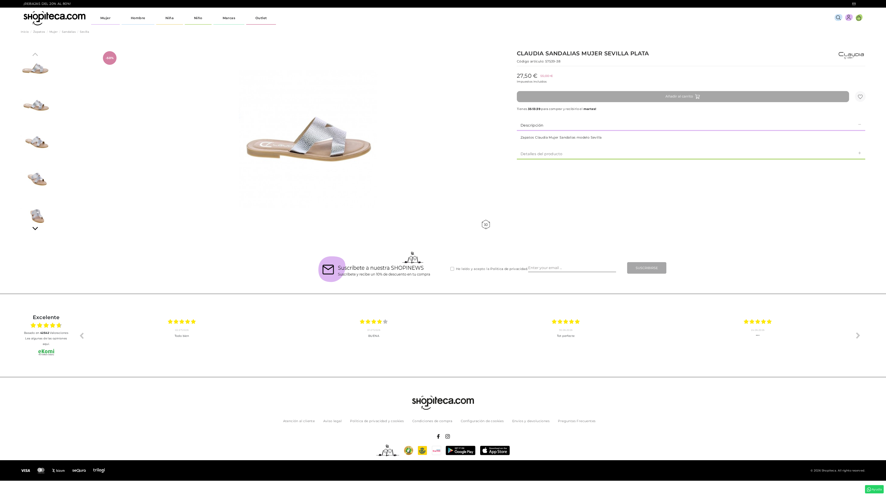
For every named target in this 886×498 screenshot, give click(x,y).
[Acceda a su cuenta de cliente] (849, 18)
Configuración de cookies (482, 421)
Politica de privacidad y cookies (377, 421)
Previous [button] (81, 335)
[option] (182, 335)
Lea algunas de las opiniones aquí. (46, 341)
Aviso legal (332, 421)
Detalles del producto (541, 154)
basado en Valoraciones (46, 333)
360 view (486, 224)
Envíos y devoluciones (531, 421)
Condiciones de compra (432, 421)
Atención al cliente (299, 421)
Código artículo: (530, 61)
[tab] (691, 125)
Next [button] (858, 335)
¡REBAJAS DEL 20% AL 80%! (47, 4)
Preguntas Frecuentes (577, 421)
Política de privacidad (508, 269)
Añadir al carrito (679, 96)
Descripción (532, 125)
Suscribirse (647, 268)
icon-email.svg (854, 4)
